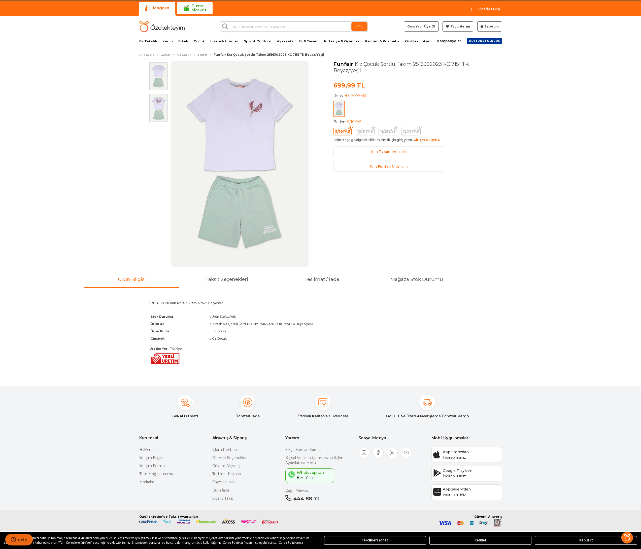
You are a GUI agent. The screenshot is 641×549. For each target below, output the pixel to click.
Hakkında (147, 449)
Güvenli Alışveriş (226, 466)
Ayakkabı (285, 41)
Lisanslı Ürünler (224, 41)
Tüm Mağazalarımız (156, 474)
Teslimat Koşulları (227, 474)
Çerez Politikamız (291, 542)
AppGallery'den (457, 489)
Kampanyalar (449, 41)
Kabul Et (586, 540)
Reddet (480, 540)
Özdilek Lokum (418, 41)
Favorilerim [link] (460, 26)
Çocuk (199, 41)
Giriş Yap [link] (414, 26)
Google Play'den (457, 470)
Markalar (146, 482)
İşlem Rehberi (224, 449)
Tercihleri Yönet (375, 540)
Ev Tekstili (148, 41)
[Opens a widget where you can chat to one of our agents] (19, 540)
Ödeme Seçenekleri (229, 457)
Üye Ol (429, 26)
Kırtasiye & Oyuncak (342, 41)
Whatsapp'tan (310, 472)
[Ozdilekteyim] (162, 26)
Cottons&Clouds (484, 40)
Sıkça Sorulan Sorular (303, 449)
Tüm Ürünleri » (388, 152)
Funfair (344, 64)
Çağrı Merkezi (297, 490)
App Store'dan (456, 452)
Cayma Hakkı (223, 482)
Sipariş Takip (489, 9)
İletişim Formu (152, 466)
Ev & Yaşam (309, 41)
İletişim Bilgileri (152, 457)
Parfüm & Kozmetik (382, 41)
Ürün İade (220, 490)
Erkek (183, 41)
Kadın (167, 41)
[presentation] (320, 333)
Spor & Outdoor (257, 41)
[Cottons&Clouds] (484, 41)
